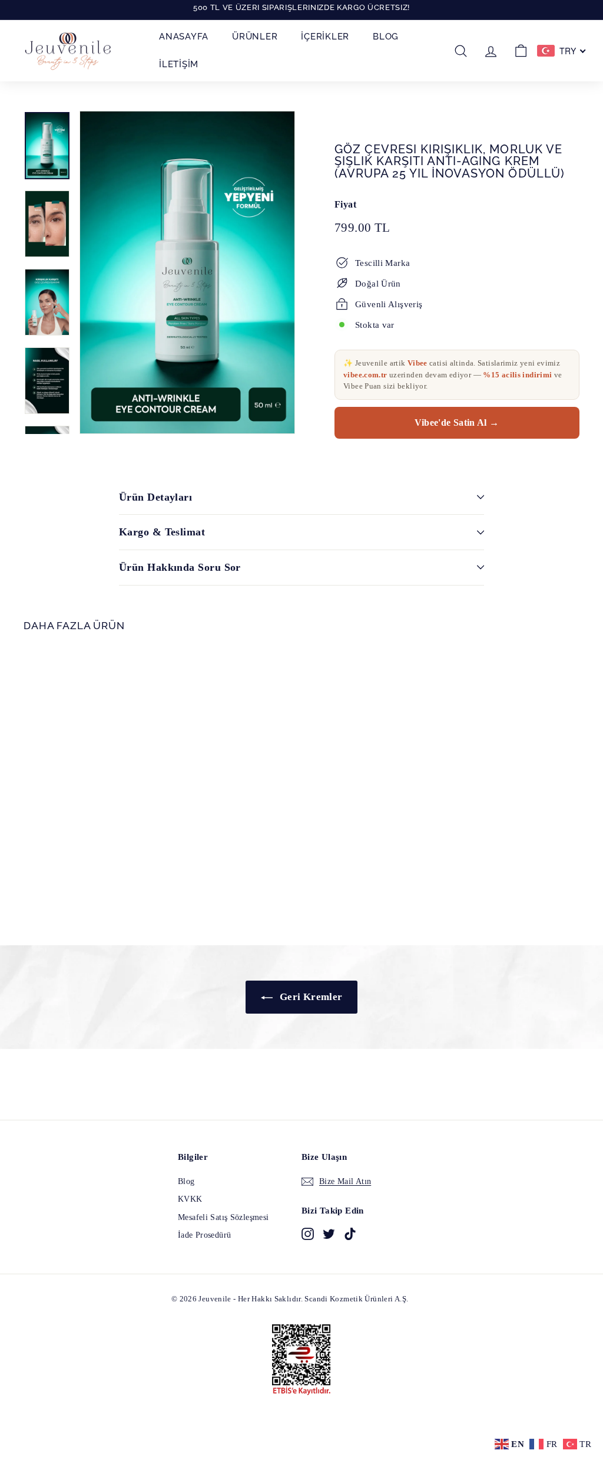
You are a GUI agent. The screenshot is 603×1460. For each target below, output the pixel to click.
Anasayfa (183, 36)
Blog (386, 36)
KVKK (190, 1199)
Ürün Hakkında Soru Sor (180, 567)
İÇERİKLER (325, 36)
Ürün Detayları (155, 497)
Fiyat (345, 204)
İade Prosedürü (204, 1235)
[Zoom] (187, 272)
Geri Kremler (310, 996)
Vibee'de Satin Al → (457, 422)
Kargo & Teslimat (162, 532)
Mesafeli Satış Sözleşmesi (223, 1217)
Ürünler (254, 36)
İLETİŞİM (178, 64)
